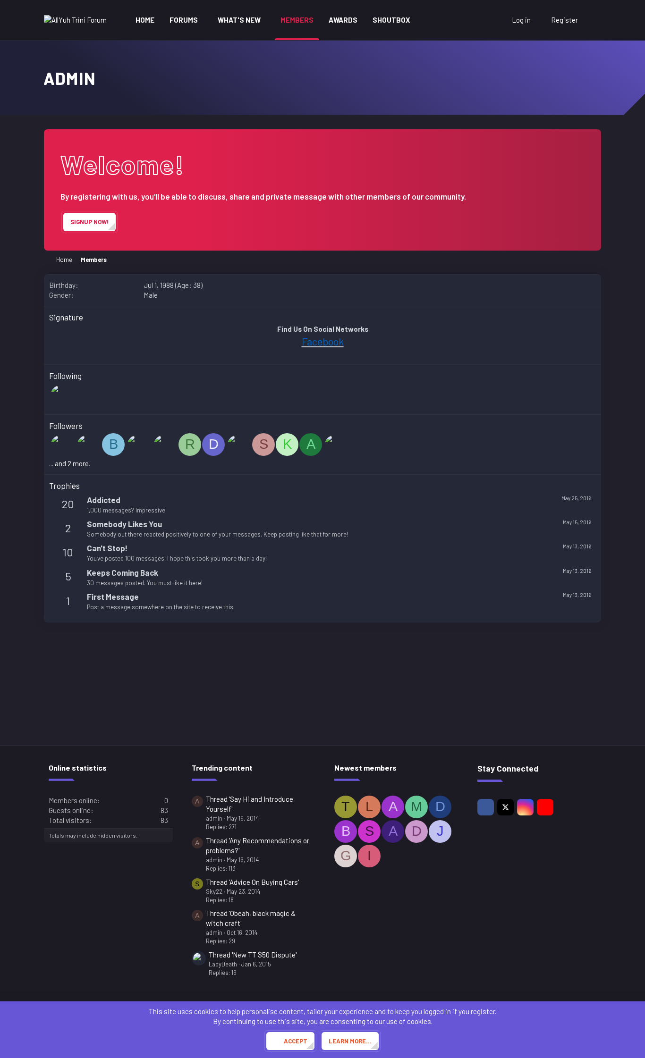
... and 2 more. (69, 463)
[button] (204, 20)
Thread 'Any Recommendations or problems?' (257, 845)
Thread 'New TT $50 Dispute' (253, 954)
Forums (184, 20)
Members (297, 20)
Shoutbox (391, 20)
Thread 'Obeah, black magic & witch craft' (251, 918)
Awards (343, 20)
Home (145, 20)
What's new (239, 20)
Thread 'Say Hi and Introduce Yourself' (249, 804)
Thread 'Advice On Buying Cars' (252, 882)
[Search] (592, 20)
